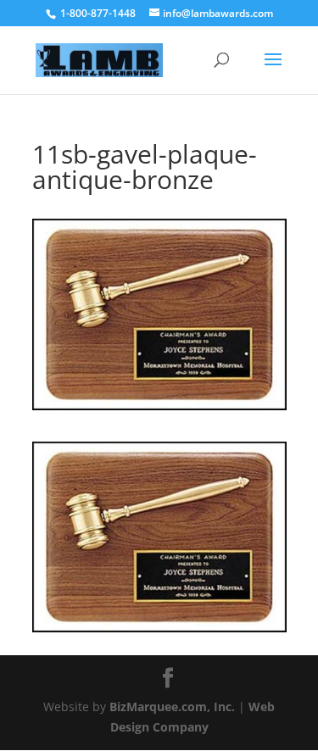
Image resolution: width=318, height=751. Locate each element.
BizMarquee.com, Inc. (172, 706)
